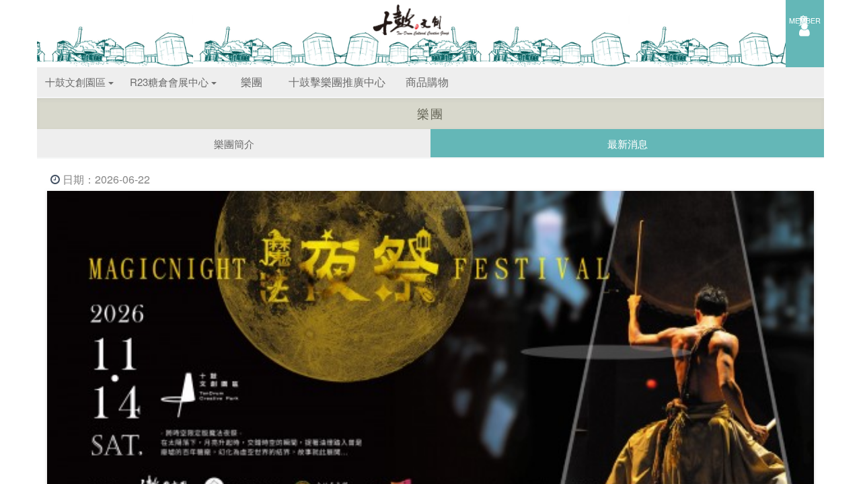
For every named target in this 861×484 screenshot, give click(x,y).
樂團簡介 (234, 143)
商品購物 (427, 81)
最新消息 (627, 143)
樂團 (251, 81)
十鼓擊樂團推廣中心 (337, 81)
